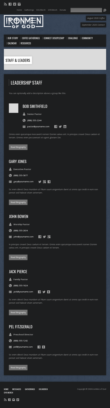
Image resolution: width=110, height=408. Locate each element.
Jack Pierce (18, 271)
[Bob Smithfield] (13, 111)
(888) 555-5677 (20, 175)
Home (6, 389)
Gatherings (30, 389)
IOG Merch (43, 389)
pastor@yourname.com (38, 126)
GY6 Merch (8, 392)
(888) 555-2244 (34, 120)
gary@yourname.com (23, 181)
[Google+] (44, 181)
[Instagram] (19, 4)
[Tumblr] (48, 291)
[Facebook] (10, 4)
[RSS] (5, 4)
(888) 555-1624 (20, 285)
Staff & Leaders (18, 60)
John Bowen (18, 216)
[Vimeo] (14, 4)
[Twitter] (60, 126)
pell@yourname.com (23, 346)
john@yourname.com (23, 236)
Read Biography (18, 147)
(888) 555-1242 (20, 340)
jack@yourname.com (23, 291)
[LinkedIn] (64, 126)
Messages (16, 389)
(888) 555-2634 (20, 230)
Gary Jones (17, 161)
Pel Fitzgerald (20, 326)
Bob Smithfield (35, 106)
